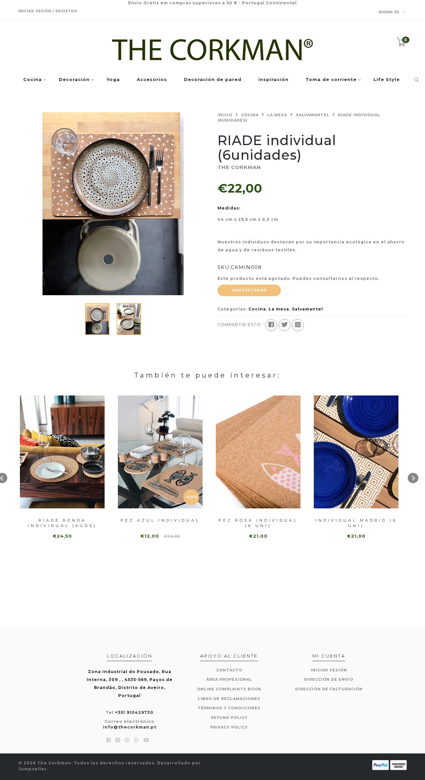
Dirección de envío (328, 679)
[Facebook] (271, 325)
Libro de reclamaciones (229, 698)
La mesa (277, 115)
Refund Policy (229, 717)
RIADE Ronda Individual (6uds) (62, 523)
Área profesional (229, 679)
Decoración (74, 79)
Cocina (32, 79)
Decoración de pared (212, 79)
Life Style (387, 79)
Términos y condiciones (229, 708)
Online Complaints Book (229, 689)
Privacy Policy (229, 727)
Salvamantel (312, 115)
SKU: (224, 267)
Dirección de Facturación (329, 689)
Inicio (224, 115)
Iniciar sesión (329, 670)
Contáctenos (249, 290)
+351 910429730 (134, 712)
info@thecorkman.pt (129, 727)
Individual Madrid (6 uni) (356, 523)
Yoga (113, 79)
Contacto (229, 670)
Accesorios (152, 79)
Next (413, 478)
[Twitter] (285, 325)
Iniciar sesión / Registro (47, 11)
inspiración (273, 79)
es (389, 12)
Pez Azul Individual (160, 520)
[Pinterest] (298, 325)
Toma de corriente (331, 79)
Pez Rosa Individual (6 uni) (258, 523)
